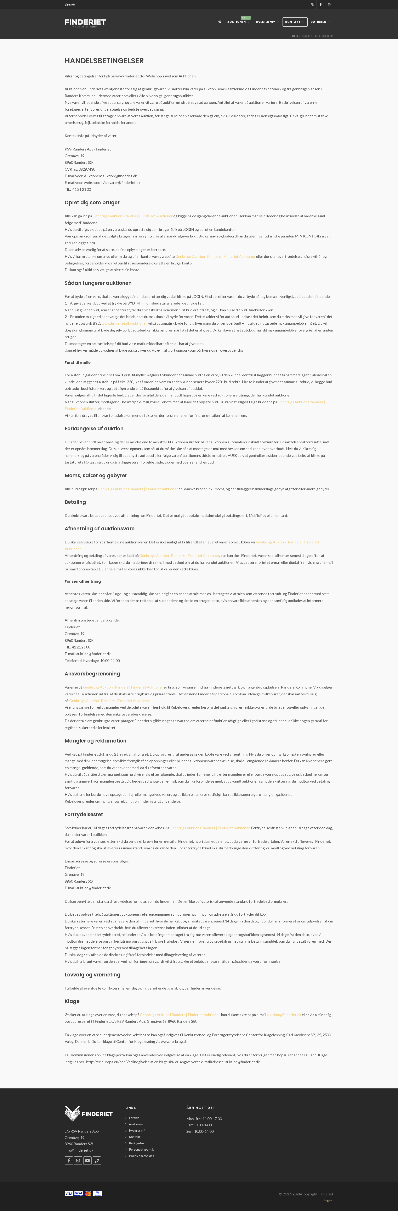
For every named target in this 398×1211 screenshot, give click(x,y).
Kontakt (305, 36)
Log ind (328, 1200)
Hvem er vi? (137, 1130)
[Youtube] (87, 1160)
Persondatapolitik (141, 1149)
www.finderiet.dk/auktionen (125, 323)
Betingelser (137, 1143)
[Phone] (97, 1160)
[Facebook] (321, 4)
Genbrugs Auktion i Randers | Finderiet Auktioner (133, 216)
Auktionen (136, 1124)
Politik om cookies (141, 1156)
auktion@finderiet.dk (284, 1014)
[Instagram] (329, 4)
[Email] (312, 4)
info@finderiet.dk (79, 1150)
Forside (294, 36)
